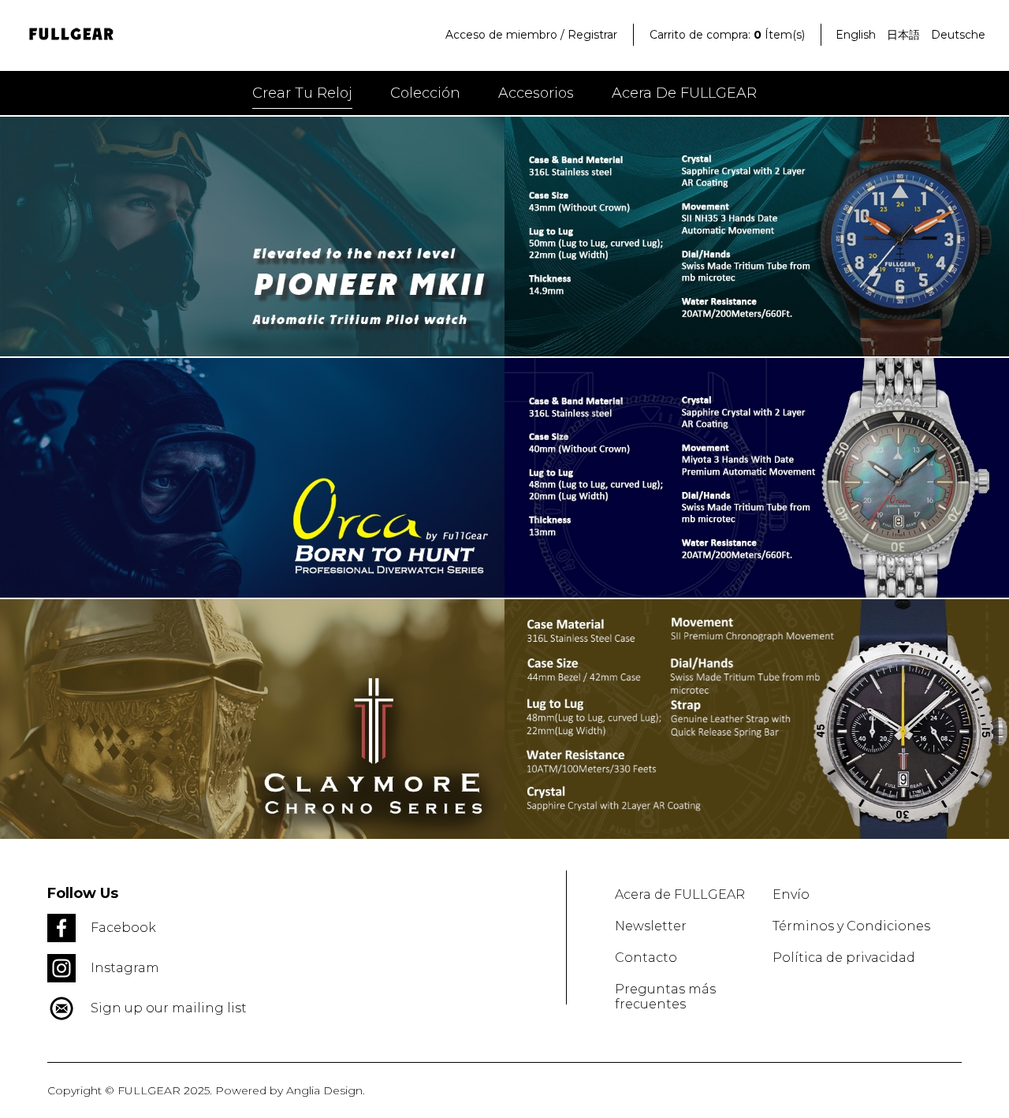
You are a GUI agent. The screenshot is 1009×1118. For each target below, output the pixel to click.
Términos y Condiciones (851, 926)
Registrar (592, 35)
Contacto (646, 957)
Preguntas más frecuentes (665, 997)
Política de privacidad (844, 957)
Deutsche (958, 35)
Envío (791, 894)
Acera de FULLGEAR (684, 93)
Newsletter (651, 926)
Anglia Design (324, 1090)
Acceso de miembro (501, 35)
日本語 (903, 35)
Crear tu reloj (302, 93)
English (856, 35)
